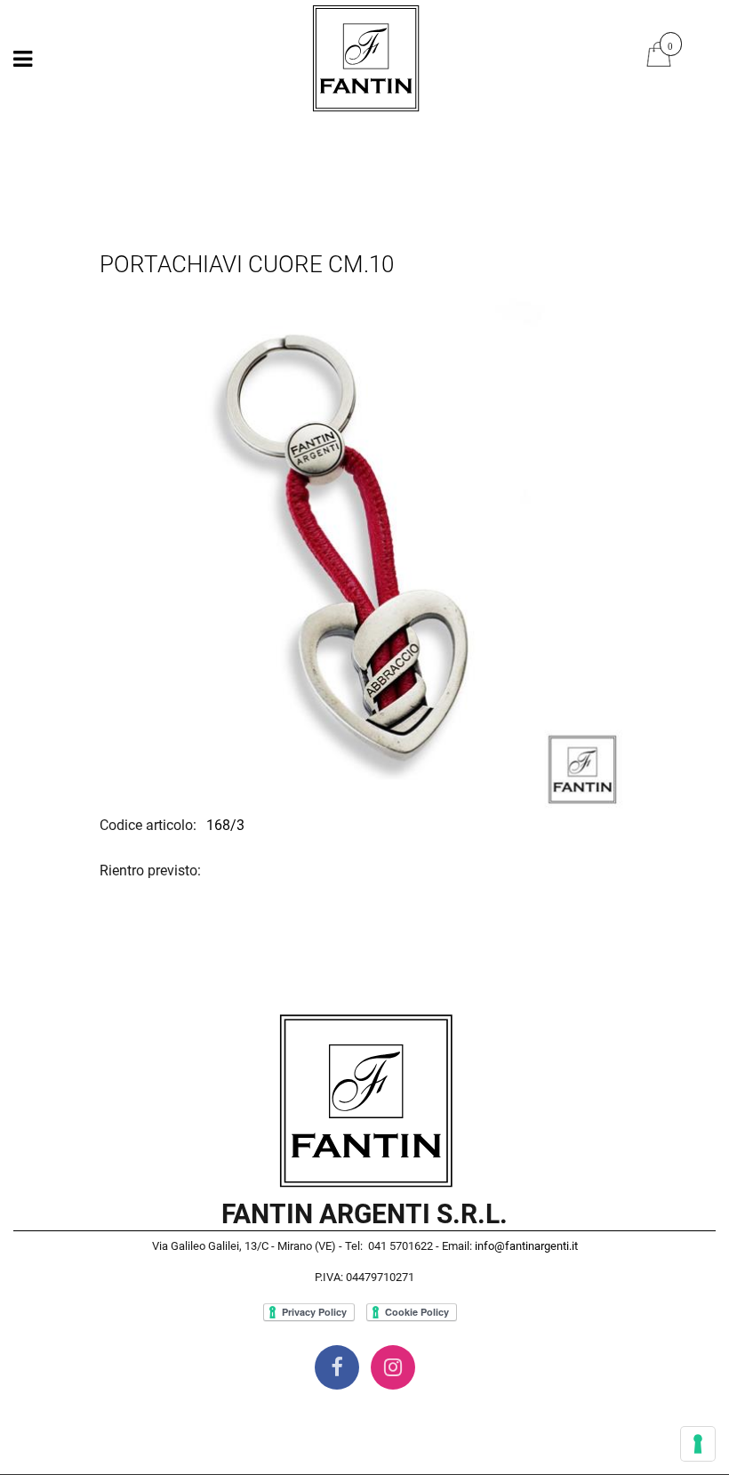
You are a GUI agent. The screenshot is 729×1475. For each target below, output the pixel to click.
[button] (364, 550)
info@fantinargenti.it (526, 1246)
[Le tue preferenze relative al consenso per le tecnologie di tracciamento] (698, 1444)
